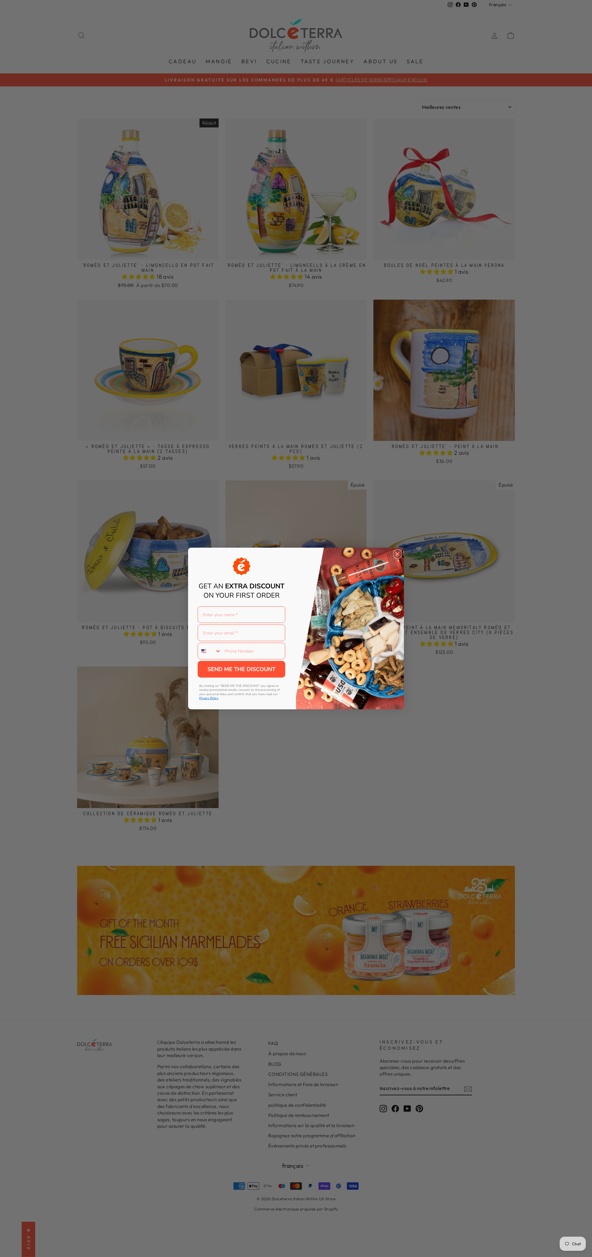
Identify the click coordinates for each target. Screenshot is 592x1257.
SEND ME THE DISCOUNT (241, 669)
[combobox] (209, 651)
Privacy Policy (208, 698)
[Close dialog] (397, 554)
